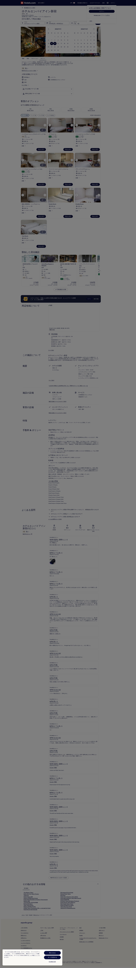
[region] (32, 957)
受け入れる (52, 953)
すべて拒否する (52, 957)
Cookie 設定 (52, 961)
